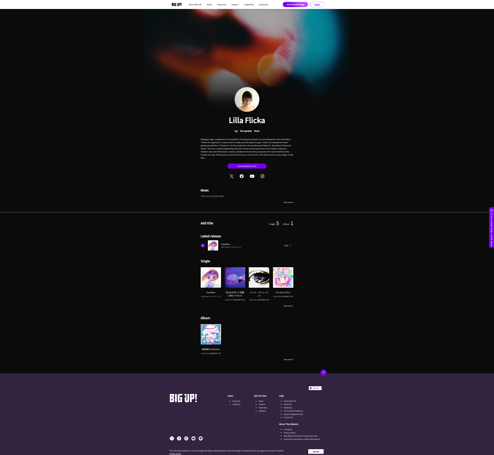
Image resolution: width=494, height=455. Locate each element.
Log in (317, 4)
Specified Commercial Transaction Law (300, 436)
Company (288, 429)
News (209, 4)
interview (263, 407)
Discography (246, 130)
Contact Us (288, 417)
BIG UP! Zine (260, 396)
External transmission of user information (302, 439)
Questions (263, 4)
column (262, 404)
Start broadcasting (295, 4)
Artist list (236, 401)
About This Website (288, 424)
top (236, 130)
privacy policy (175, 453)
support (235, 4)
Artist (230, 396)
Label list (236, 404)
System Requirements (293, 414)
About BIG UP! (195, 4)
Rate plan (221, 4)
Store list (288, 404)
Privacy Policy (289, 432)
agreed (316, 451)
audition (262, 411)
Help (281, 396)
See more (288, 202)
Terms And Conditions (293, 411)
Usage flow (249, 4)
